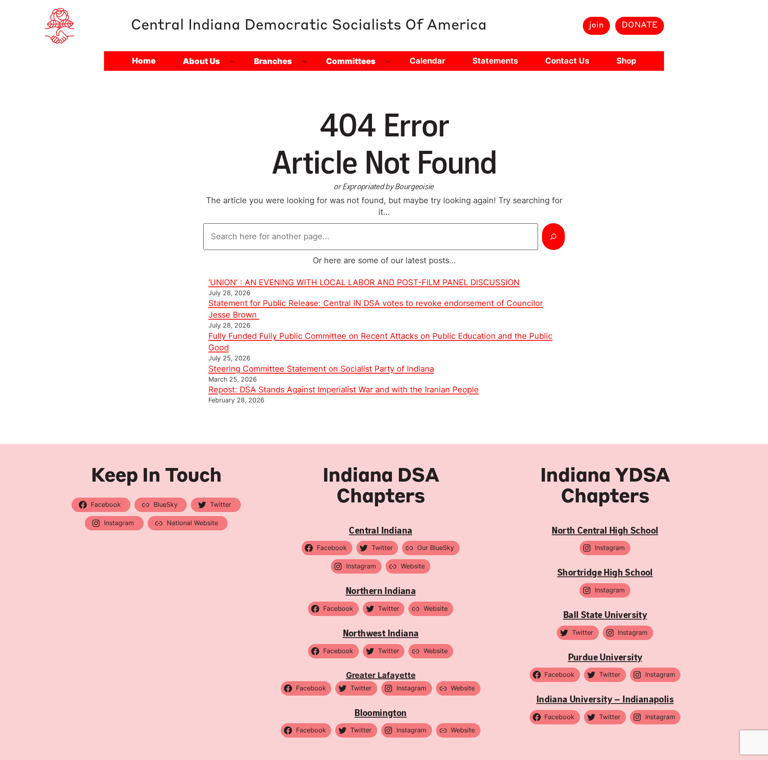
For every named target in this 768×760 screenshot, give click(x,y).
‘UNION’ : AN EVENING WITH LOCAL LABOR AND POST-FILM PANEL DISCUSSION (364, 282)
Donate (640, 26)
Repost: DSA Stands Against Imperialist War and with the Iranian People (343, 389)
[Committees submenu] (388, 61)
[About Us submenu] (232, 61)
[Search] (553, 236)
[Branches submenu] (304, 61)
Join (596, 26)
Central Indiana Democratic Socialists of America (309, 25)
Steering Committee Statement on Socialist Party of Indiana (321, 369)
